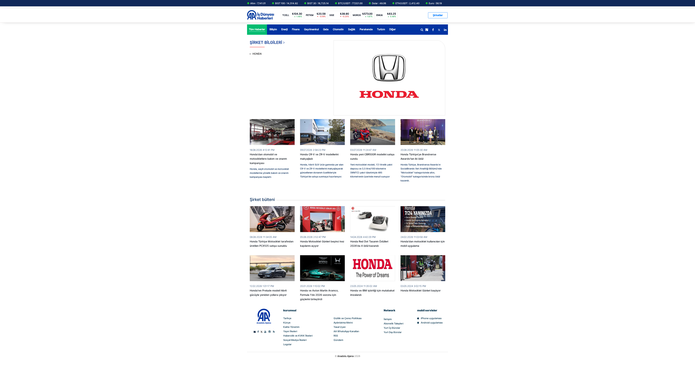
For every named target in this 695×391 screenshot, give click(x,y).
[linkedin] (445, 30)
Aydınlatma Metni (343, 322)
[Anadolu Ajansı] (263, 316)
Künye (286, 322)
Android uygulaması (432, 322)
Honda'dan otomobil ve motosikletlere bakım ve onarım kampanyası (268, 159)
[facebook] (433, 30)
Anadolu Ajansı (345, 356)
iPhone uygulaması (431, 318)
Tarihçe (287, 318)
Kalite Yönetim (291, 326)
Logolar (287, 344)
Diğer (392, 29)
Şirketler (438, 15)
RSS (336, 335)
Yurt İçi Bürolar (392, 327)
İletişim (388, 319)
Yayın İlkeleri (290, 331)
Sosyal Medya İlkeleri (295, 340)
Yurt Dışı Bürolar (393, 332)
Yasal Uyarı (340, 326)
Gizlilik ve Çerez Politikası (348, 318)
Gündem (338, 340)
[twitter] (439, 30)
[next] (426, 30)
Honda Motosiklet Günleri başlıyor (421, 290)
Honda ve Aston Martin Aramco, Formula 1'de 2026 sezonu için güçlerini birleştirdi (319, 295)
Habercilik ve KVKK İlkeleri (298, 335)
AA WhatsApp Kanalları (346, 331)
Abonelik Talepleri (393, 323)
